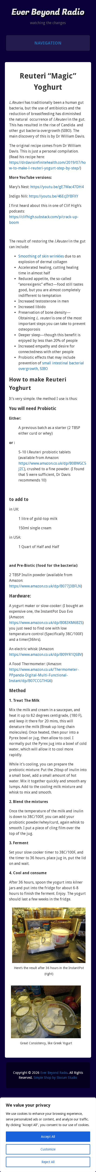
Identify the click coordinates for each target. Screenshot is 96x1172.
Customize (48, 1149)
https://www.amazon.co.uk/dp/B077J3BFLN (45, 586)
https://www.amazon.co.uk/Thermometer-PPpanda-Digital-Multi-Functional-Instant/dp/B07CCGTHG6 (44, 675)
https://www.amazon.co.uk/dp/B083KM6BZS (45, 622)
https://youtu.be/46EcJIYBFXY (53, 196)
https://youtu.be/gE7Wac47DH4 (57, 187)
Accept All (48, 1136)
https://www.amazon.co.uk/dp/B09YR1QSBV (45, 654)
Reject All (48, 1162)
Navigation (48, 43)
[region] (48, 1134)
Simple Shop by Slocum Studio (55, 1077)
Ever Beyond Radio (47, 12)
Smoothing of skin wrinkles (41, 256)
